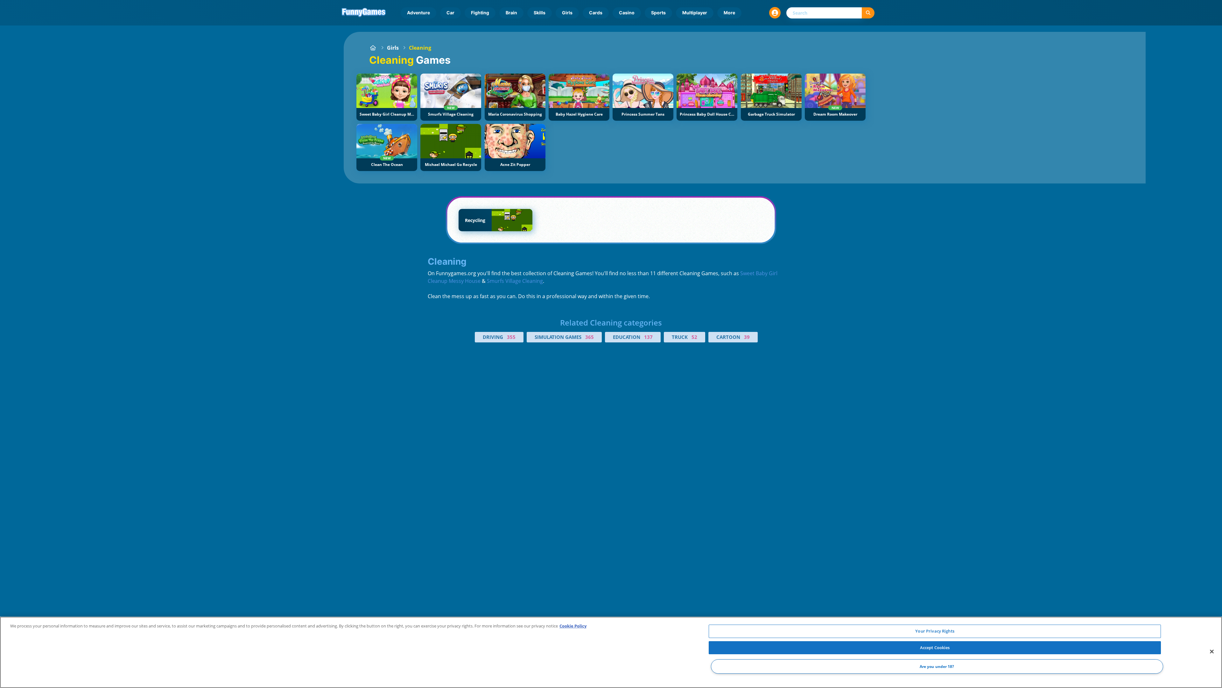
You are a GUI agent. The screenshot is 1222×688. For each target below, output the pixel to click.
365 (589, 337)
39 (747, 337)
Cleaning (420, 47)
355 (511, 337)
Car (450, 12)
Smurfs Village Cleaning (515, 280)
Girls (567, 12)
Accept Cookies (935, 647)
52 (694, 337)
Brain (511, 12)
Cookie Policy (572, 626)
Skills (539, 12)
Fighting (480, 12)
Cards (595, 12)
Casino (627, 12)
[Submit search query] (868, 12)
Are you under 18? (937, 666)
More (729, 12)
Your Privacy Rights (934, 631)
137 (648, 337)
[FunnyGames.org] (373, 48)
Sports (658, 12)
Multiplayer (694, 12)
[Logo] (364, 12)
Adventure (418, 12)
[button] (775, 12)
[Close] (1212, 652)
